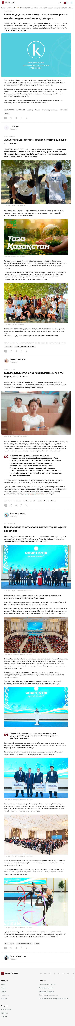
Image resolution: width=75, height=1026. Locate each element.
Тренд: (3, 8)
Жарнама (4, 1016)
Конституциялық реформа (29, 8)
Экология (8, 347)
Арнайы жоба (43, 8)
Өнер (37, 110)
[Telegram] (16, 118)
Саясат (3, 988)
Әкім (53, 501)
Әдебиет (63, 110)
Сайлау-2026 (11, 8)
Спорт (37, 944)
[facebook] (54, 973)
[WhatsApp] (10, 118)
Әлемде (4, 998)
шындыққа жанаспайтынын (36, 494)
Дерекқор (52, 8)
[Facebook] (21, 118)
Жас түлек (37, 501)
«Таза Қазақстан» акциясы (25, 347)
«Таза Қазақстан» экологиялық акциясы (32, 343)
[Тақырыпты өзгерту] (66, 2)
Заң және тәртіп (62, 8)
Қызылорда (9, 110)
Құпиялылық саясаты (46, 988)
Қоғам (7, 114)
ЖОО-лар (27, 501)
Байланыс (4, 1013)
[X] (26, 118)
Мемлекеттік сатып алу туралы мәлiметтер (53, 998)
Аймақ (29, 110)
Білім (19, 501)
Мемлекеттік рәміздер (46, 991)
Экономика (5, 995)
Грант (46, 501)
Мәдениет (21, 110)
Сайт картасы (6, 1009)
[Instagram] (5, 118)
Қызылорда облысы (50, 110)
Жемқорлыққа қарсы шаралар (49, 995)
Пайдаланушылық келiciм (47, 984)
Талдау (3, 991)
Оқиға (3, 984)
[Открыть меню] (71, 2)
